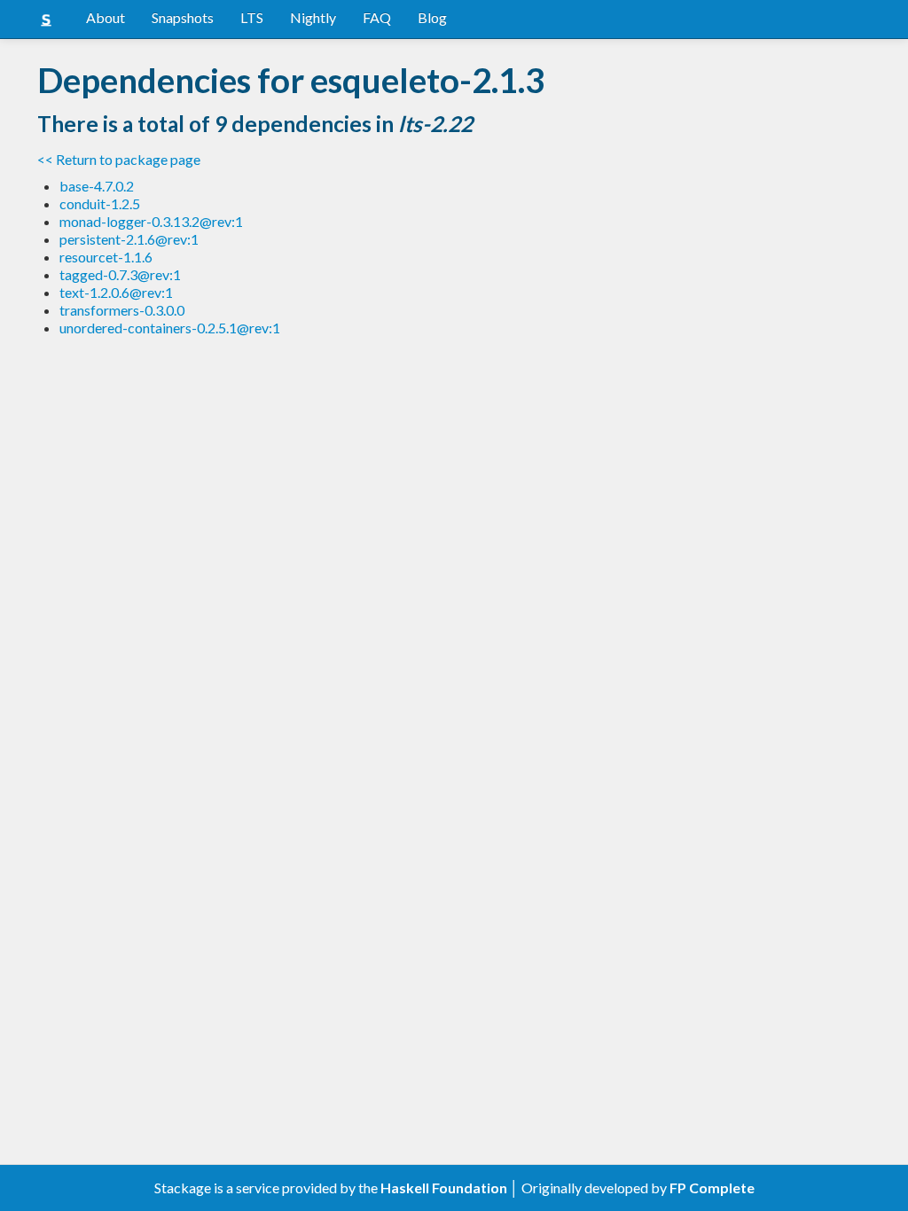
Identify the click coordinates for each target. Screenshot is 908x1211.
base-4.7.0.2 (96, 185)
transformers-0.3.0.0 (121, 309)
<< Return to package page (118, 159)
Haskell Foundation (443, 1187)
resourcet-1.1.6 (106, 256)
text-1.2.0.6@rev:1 (116, 292)
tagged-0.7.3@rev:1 (120, 274)
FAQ (377, 17)
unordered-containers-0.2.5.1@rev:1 (169, 327)
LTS (251, 17)
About (105, 17)
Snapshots (183, 17)
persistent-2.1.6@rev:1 (129, 238)
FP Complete (712, 1187)
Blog (432, 17)
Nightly (313, 17)
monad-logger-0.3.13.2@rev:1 (151, 221)
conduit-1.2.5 (99, 203)
